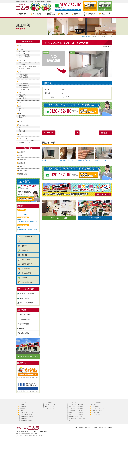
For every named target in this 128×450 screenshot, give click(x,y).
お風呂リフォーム (49, 406)
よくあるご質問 (26, 273)
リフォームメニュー (64, 13)
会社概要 (24, 255)
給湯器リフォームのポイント (76, 412)
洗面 (19, 93)
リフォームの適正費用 (26, 302)
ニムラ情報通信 (95, 406)
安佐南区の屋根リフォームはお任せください (27, 391)
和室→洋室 (22, 131)
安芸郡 (20, 155)
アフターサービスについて (26, 412)
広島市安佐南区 (22, 170)
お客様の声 (91, 14)
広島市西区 (21, 152)
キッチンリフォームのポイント (76, 404)
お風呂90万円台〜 (24, 77)
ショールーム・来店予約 (97, 408)
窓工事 (44, 160)
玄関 (19, 45)
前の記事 (104, 133)
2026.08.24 (28, 220)
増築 (20, 127)
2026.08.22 (28, 227)
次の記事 (50, 133)
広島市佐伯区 (22, 159)
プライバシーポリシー (23, 333)
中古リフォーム (22, 138)
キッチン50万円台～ (25, 53)
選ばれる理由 (23, 408)
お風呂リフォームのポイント (76, 406)
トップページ (23, 402)
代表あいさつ (21, 328)
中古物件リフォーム (24, 142)
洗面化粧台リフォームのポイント (77, 410)
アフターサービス (27, 268)
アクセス (24, 277)
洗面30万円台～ (23, 98)
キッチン (21, 49)
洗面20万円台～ (23, 97)
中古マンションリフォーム (26, 140)
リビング (21, 129)
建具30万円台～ (23, 118)
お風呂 (20, 72)
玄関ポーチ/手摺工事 (84, 160)
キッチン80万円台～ (25, 55)
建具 (19, 113)
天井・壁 (21, 108)
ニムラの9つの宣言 (23, 324)
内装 (19, 106)
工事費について (23, 410)
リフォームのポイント (28, 236)
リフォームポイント (72, 402)
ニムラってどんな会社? (24, 314)
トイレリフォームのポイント (76, 408)
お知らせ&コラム (27, 282)
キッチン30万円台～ (25, 51)
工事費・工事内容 (27, 264)
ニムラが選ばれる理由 (51, 13)
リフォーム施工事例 (96, 402)
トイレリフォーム (49, 408)
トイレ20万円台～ (24, 85)
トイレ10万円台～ (24, 83)
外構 (19, 134)
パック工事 (21, 60)
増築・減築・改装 (23, 125)
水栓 (19, 102)
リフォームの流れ (25, 298)
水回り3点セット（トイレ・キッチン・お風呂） (29, 63)
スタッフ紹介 (26, 259)
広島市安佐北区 (22, 174)
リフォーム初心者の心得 (26, 414)
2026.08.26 (22, 212)
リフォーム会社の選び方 (27, 293)
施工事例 (77, 14)
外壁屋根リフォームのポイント (76, 416)
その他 (20, 121)
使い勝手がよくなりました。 (67, 161)
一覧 (77, 133)
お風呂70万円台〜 (24, 76)
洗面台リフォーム (100, 160)
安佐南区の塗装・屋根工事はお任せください (27, 377)
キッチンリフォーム (50, 404)
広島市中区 (21, 166)
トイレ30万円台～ (24, 87)
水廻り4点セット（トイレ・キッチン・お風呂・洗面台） (29, 67)
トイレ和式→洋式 (24, 89)
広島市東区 (21, 163)
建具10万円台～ (23, 116)
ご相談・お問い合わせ (97, 410)
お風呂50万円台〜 (24, 74)
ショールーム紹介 (106, 13)
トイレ (20, 81)
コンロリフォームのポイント (76, 414)
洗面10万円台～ (23, 95)
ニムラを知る (37, 14)
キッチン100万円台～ (25, 57)
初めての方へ (23, 14)
